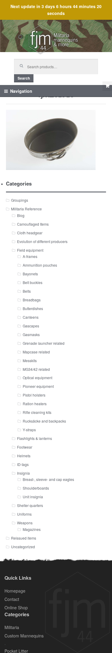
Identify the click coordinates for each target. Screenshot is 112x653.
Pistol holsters (34, 394)
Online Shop (16, 608)
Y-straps (29, 429)
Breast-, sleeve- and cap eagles (48, 479)
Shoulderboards (36, 487)
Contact (11, 599)
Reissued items (23, 537)
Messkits (30, 360)
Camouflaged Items (33, 224)
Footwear (24, 446)
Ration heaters (35, 403)
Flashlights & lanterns (34, 438)
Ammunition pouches (40, 265)
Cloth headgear (29, 232)
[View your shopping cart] (107, 86)
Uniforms (24, 514)
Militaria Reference (26, 208)
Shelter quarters (30, 505)
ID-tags (23, 464)
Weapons (25, 522)
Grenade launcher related (44, 343)
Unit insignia (33, 496)
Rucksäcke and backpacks (44, 420)
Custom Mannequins (24, 636)
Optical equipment (37, 377)
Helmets (23, 455)
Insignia (23, 473)
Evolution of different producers (42, 241)
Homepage (14, 591)
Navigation (21, 91)
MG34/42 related (36, 369)
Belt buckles (32, 282)
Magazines (32, 529)
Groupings (19, 200)
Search (24, 78)
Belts (27, 291)
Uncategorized (23, 546)
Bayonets (30, 273)
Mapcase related (36, 351)
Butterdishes (33, 308)
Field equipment (30, 250)
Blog (20, 215)
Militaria (11, 627)
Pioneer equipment (38, 386)
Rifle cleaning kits (37, 412)
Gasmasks (31, 334)
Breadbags (32, 299)
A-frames (30, 256)
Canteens (31, 317)
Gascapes (31, 325)
